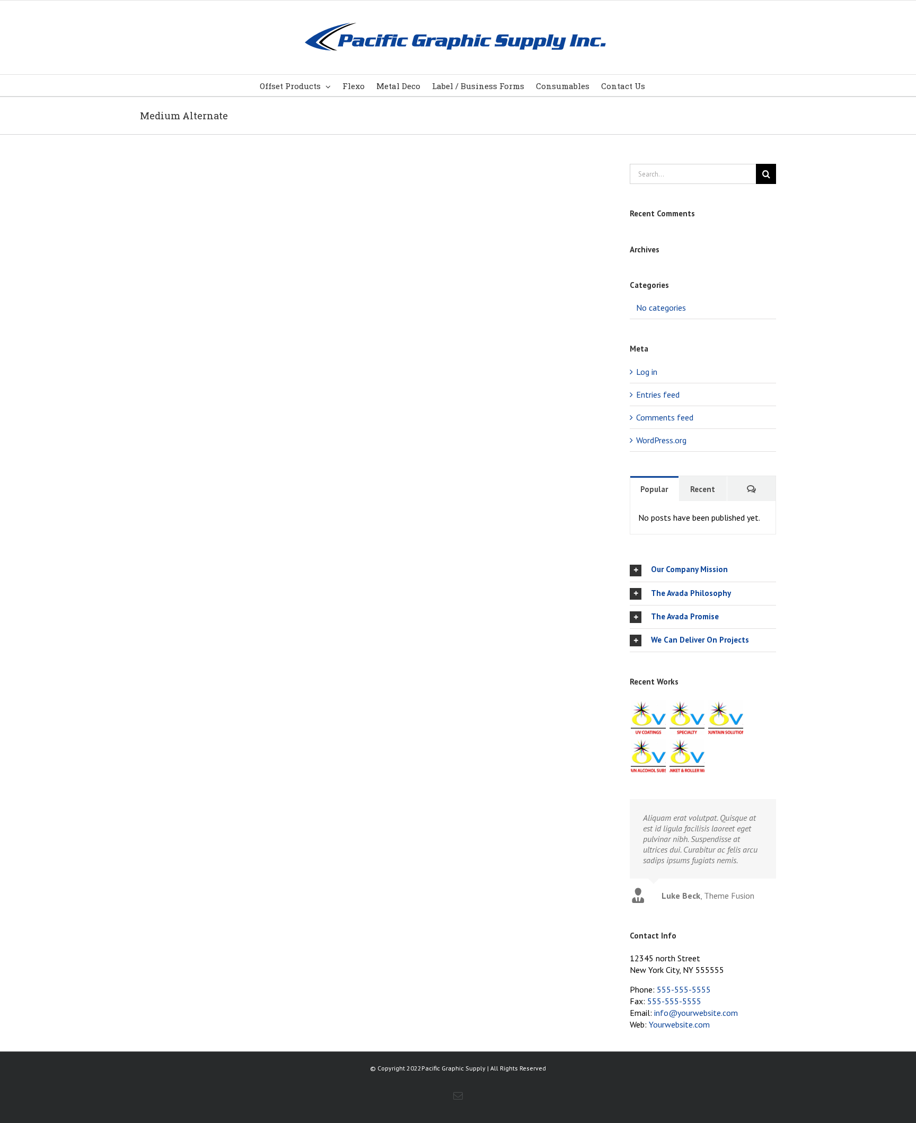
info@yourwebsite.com (696, 1012)
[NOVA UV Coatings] (648, 718)
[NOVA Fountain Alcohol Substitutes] (648, 756)
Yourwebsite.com (679, 1024)
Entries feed (658, 394)
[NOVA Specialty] (686, 718)
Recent (702, 489)
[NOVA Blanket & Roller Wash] (686, 756)
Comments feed (664, 417)
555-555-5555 (684, 989)
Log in (646, 371)
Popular (654, 489)
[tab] (703, 569)
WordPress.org (661, 440)
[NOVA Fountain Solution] (725, 718)
